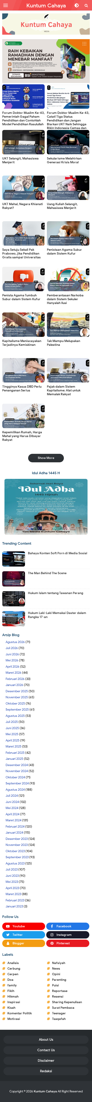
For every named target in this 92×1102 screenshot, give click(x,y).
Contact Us (46, 1050)
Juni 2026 (12, 654)
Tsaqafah (59, 1019)
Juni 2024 (12, 802)
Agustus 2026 (15, 642)
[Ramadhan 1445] (46, 506)
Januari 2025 (14, 759)
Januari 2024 (14, 832)
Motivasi (13, 1019)
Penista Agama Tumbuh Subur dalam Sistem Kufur (21, 297)
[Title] (46, 24)
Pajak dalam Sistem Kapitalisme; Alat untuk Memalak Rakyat (63, 390)
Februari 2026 (15, 679)
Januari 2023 (14, 906)
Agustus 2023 (15, 863)
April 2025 (12, 740)
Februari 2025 (15, 753)
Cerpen (12, 974)
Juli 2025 (12, 722)
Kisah (11, 1008)
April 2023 (12, 888)
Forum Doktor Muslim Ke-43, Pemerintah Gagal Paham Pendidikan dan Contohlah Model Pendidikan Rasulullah (23, 118)
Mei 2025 (12, 734)
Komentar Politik (19, 1013)
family (12, 985)
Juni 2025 (12, 728)
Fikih (10, 991)
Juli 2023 (12, 869)
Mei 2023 (12, 882)
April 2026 (12, 667)
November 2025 (17, 697)
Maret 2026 (13, 673)
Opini (56, 974)
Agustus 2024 (15, 790)
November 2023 (17, 845)
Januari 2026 (14, 685)
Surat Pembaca (63, 1008)
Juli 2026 (12, 648)
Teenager (59, 1013)
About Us (46, 1040)
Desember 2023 (17, 839)
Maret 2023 (13, 894)
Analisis (13, 963)
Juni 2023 (12, 876)
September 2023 (17, 857)
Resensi (57, 996)
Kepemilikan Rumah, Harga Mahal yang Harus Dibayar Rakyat (22, 436)
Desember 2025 (17, 691)
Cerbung (13, 968)
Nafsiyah (58, 963)
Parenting (59, 980)
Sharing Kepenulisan (67, 1002)
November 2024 (17, 771)
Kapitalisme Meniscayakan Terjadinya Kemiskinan (21, 343)
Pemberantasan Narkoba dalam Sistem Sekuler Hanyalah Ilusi (65, 299)
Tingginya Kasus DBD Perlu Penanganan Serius (22, 388)
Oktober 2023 (15, 851)
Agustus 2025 (15, 716)
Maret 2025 (13, 746)
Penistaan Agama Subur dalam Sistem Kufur (64, 251)
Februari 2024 (15, 826)
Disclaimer (46, 1061)
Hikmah (13, 996)
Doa (10, 980)
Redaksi (46, 1071)
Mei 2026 (12, 660)
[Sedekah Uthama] (46, 61)
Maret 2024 (13, 820)
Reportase (59, 991)
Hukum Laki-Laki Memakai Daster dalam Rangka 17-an (57, 615)
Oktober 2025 (15, 703)
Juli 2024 (12, 796)
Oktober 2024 (15, 777)
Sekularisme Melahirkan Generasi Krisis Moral (64, 160)
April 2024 (12, 814)
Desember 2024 (17, 765)
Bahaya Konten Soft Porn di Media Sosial (57, 553)
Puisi (55, 985)
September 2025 (17, 709)
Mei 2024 (12, 808)
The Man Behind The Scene (47, 573)
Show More (46, 458)
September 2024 (17, 783)
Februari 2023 (15, 900)
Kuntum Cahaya (45, 1091)
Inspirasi (13, 1002)
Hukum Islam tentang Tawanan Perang (55, 593)
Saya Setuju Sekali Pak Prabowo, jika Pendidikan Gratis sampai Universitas (21, 253)
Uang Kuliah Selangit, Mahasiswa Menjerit (62, 206)
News (56, 968)
